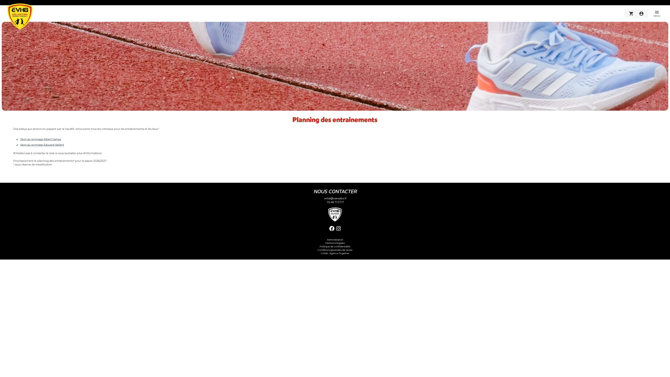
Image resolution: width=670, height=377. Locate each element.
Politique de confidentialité (335, 246)
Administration (335, 239)
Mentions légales (335, 243)
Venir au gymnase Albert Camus (40, 139)
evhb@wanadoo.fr (335, 198)
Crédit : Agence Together (335, 253)
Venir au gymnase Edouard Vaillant (42, 144)
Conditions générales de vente (335, 250)
